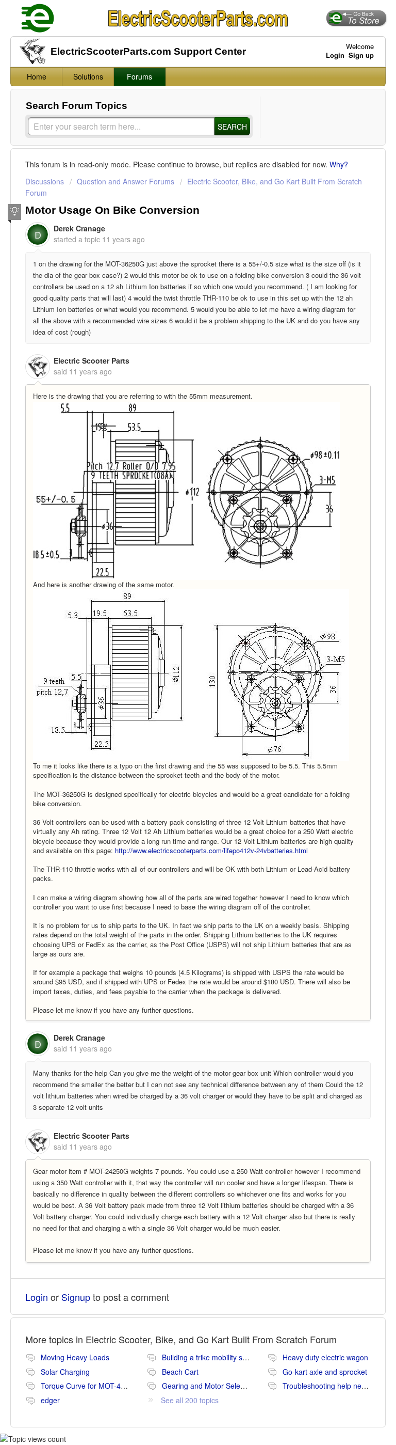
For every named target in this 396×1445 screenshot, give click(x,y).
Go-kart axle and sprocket (325, 1372)
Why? (338, 164)
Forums (139, 76)
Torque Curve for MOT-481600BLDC (100, 1385)
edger (50, 1400)
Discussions (44, 181)
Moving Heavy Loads (75, 1357)
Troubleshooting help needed (330, 1385)
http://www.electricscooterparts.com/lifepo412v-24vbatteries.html (211, 850)
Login (36, 1296)
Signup (75, 1296)
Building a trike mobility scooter (212, 1357)
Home (36, 76)
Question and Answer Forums (125, 181)
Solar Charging (65, 1372)
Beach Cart (180, 1372)
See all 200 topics (190, 1400)
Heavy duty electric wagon (325, 1357)
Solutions (88, 76)
